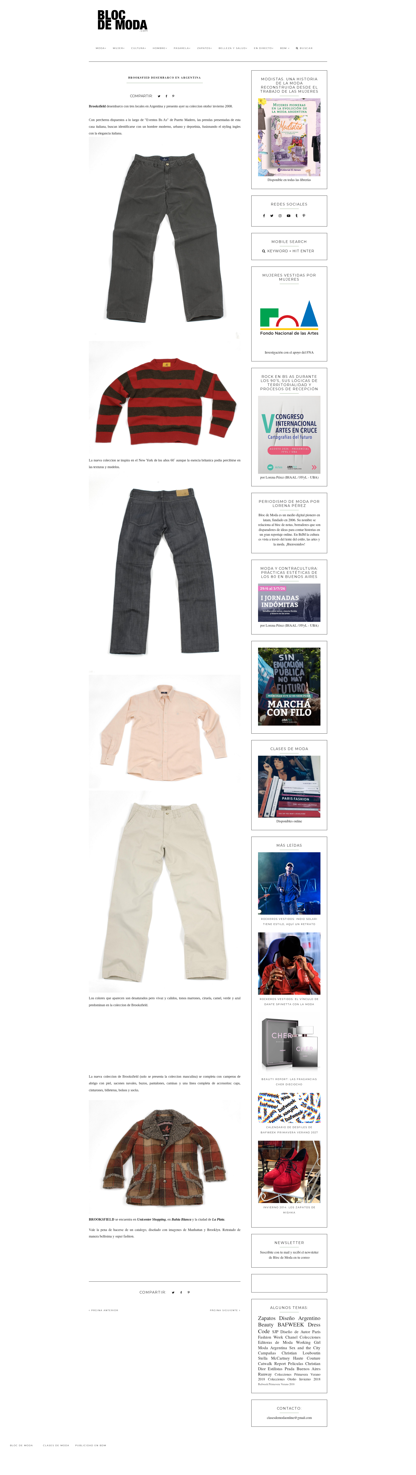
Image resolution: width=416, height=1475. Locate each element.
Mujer (118, 48)
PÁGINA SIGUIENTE (224, 1310)
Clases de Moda (56, 1445)
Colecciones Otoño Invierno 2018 (294, 1379)
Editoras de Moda (275, 1342)
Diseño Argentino (299, 1317)
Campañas (267, 1352)
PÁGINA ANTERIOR (104, 1310)
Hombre (159, 48)
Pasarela (181, 48)
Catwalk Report (272, 1363)
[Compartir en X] (159, 96)
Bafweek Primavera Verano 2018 (276, 1384)
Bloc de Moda (21, 1445)
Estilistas (275, 1368)
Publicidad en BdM (90, 1445)
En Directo (263, 48)
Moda (100, 48)
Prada (289, 1368)
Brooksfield (98, 106)
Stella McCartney (274, 1358)
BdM (284, 48)
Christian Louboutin (301, 1352)
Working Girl (308, 1342)
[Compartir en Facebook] (166, 96)
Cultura (138, 48)
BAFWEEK (291, 1324)
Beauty (266, 1324)
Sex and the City (304, 1347)
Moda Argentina (272, 1347)
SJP (275, 1331)
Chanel (291, 1337)
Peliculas (295, 1363)
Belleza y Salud (232, 48)
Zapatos (203, 48)
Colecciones (310, 1337)
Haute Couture (306, 1358)
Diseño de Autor (295, 1331)
